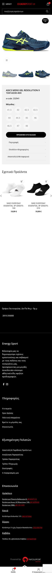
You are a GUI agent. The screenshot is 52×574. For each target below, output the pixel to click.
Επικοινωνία (7, 427)
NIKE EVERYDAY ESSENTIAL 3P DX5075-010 (38, 205)
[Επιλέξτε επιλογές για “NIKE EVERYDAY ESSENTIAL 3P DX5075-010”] (46, 181)
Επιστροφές (7, 468)
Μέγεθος (10, 104)
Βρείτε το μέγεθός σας (12, 422)
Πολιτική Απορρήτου (11, 418)
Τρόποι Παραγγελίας (11, 459)
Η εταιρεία (6, 409)
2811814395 (20, 505)
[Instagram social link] (7, 384)
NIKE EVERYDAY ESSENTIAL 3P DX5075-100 (14, 205)
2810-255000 (8, 316)
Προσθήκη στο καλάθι (26, 135)
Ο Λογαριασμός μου (10, 473)
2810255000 (34, 502)
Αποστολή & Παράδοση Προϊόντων (16, 450)
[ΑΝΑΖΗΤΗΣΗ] (47, 11)
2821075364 (26, 516)
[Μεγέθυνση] (6, 60)
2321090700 (37, 528)
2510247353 (31, 539)
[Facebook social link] (3, 384)
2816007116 (32, 499)
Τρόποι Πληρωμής (10, 464)
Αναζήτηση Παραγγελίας (12, 455)
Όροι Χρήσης (7, 413)
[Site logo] (26, 4)
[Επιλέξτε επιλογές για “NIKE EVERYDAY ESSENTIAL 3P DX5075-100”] (21, 181)
